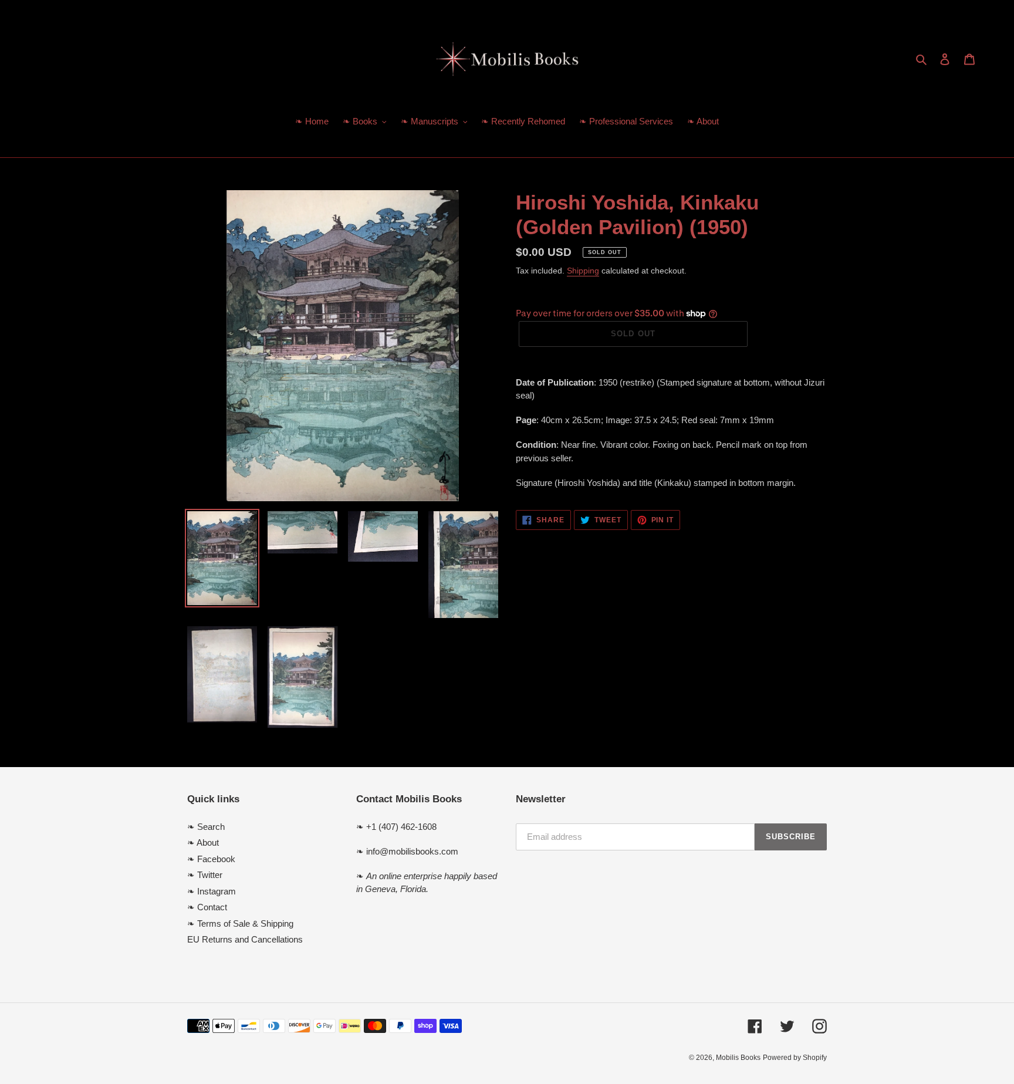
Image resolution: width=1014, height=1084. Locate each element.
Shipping (583, 270)
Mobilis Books (738, 1057)
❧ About (203, 842)
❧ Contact (207, 907)
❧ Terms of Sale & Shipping (240, 923)
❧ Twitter (204, 875)
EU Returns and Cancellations (245, 939)
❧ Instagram (211, 891)
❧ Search (206, 827)
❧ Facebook (211, 859)
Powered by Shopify (795, 1057)
